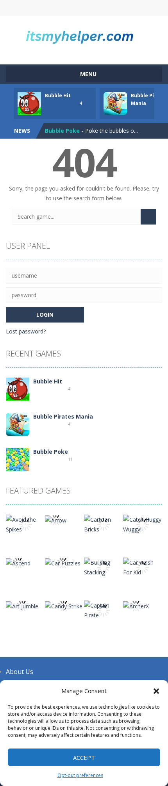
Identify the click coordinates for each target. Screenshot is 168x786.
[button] (156, 691)
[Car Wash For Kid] (142, 566)
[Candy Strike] (63, 605)
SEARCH (84, 8)
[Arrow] (55, 519)
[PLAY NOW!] (29, 103)
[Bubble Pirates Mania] (17, 424)
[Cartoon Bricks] (103, 524)
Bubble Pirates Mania (63, 416)
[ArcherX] (136, 605)
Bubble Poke (62, 130)
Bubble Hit (58, 95)
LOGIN (47, 8)
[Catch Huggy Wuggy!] (142, 524)
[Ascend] (18, 562)
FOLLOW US (121, 8)
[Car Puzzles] (62, 562)
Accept (84, 757)
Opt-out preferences (80, 775)
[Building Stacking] (103, 566)
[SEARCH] (148, 217)
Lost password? (26, 331)
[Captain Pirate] (103, 609)
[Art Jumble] (22, 605)
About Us (19, 671)
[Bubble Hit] (17, 388)
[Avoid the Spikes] (25, 524)
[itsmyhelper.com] (84, 36)
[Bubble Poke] (17, 459)
